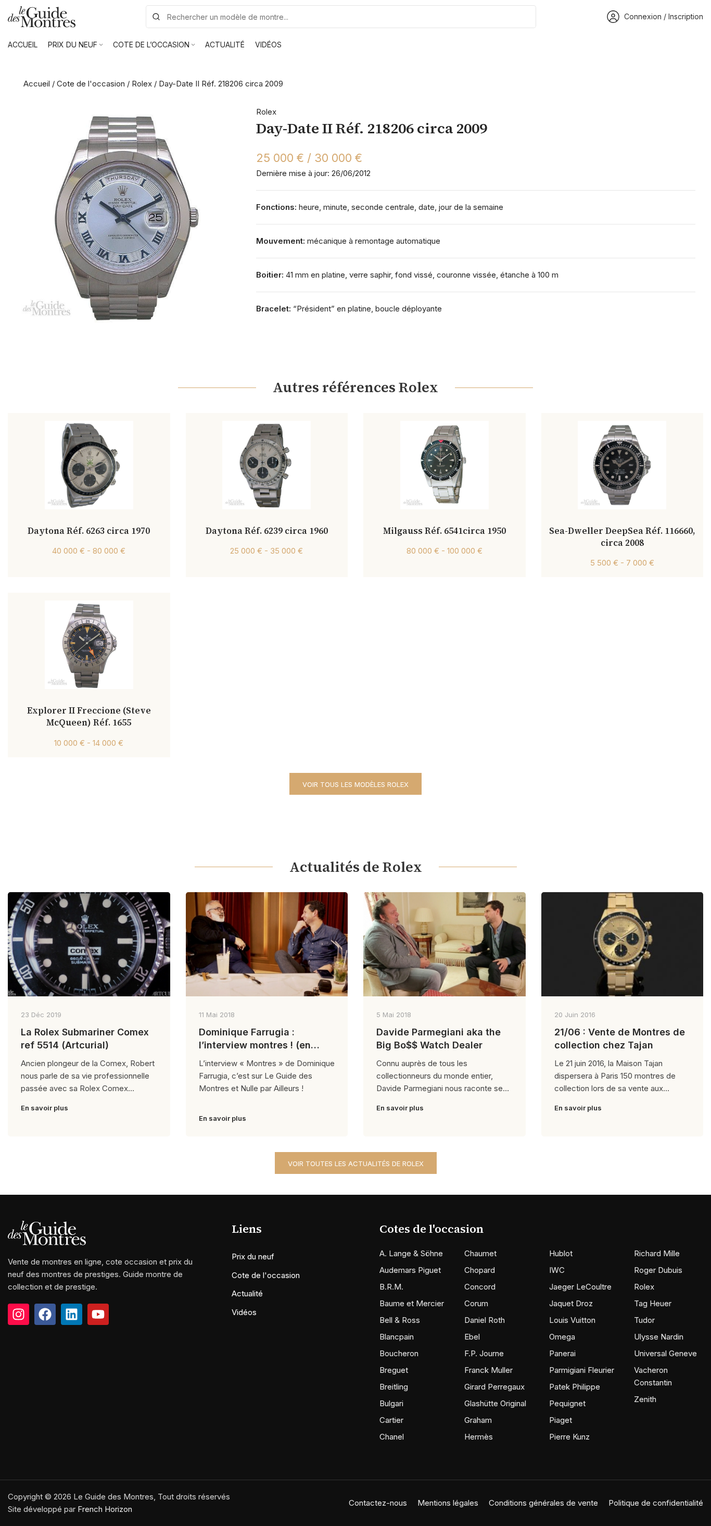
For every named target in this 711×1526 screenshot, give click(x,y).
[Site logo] (41, 16)
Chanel (391, 1437)
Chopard (479, 1270)
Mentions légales (447, 1503)
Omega (562, 1337)
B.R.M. (391, 1287)
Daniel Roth (484, 1320)
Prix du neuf (253, 1256)
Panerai (562, 1353)
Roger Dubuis (658, 1270)
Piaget (560, 1420)
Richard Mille (657, 1253)
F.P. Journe (484, 1353)
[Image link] (47, 1232)
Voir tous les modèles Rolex (355, 784)
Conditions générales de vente (543, 1503)
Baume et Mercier (411, 1303)
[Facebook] (45, 1314)
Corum (476, 1303)
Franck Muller (488, 1370)
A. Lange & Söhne (411, 1253)
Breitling (393, 1387)
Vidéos (244, 1312)
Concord (480, 1287)
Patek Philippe (574, 1387)
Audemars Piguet (410, 1270)
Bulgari (391, 1403)
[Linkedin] (71, 1314)
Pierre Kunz (569, 1437)
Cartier (391, 1420)
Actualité (247, 1293)
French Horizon (105, 1509)
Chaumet (480, 1253)
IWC (557, 1270)
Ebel (472, 1337)
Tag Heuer (652, 1303)
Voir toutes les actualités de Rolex (356, 1163)
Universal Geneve (665, 1353)
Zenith (645, 1399)
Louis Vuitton (572, 1320)
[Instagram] (18, 1314)
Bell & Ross (399, 1320)
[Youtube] (98, 1314)
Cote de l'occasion (91, 84)
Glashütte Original (495, 1403)
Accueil (36, 84)
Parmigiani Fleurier (581, 1370)
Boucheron (398, 1353)
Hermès (478, 1437)
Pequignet (567, 1403)
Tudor (644, 1320)
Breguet (393, 1370)
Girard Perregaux (494, 1387)
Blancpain (396, 1337)
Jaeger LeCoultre (580, 1287)
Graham (478, 1420)
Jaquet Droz (571, 1303)
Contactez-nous (378, 1503)
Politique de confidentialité (655, 1503)
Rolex (142, 84)
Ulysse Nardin (658, 1337)
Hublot (561, 1253)
